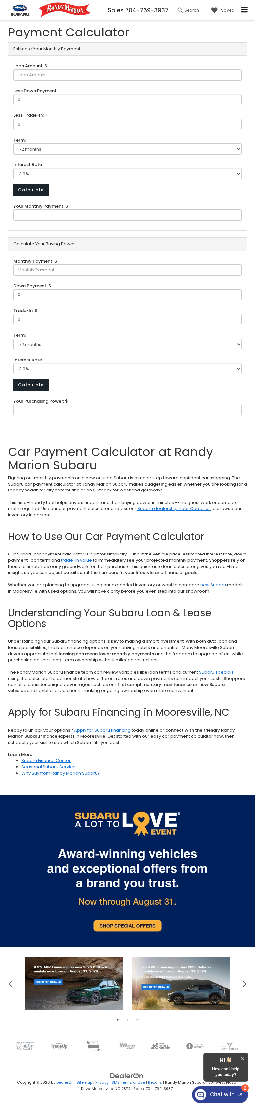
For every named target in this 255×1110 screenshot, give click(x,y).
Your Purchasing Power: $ (40, 401)
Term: (19, 140)
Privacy (102, 1082)
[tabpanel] (74, 983)
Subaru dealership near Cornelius (174, 508)
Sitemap (84, 1082)
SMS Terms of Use (128, 1082)
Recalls (155, 1082)
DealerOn (65, 1082)
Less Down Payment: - (37, 91)
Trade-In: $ (25, 310)
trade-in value (76, 560)
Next (244, 983)
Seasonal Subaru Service (48, 767)
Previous (10, 983)
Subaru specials (216, 672)
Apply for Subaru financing (102, 730)
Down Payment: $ (32, 286)
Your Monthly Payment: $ (40, 206)
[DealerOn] (127, 1076)
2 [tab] (127, 1019)
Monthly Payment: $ (35, 261)
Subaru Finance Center (46, 760)
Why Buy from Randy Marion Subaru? (60, 773)
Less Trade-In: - (30, 115)
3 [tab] (137, 1019)
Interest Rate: (28, 165)
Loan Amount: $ (30, 66)
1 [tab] (117, 1019)
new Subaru (213, 585)
